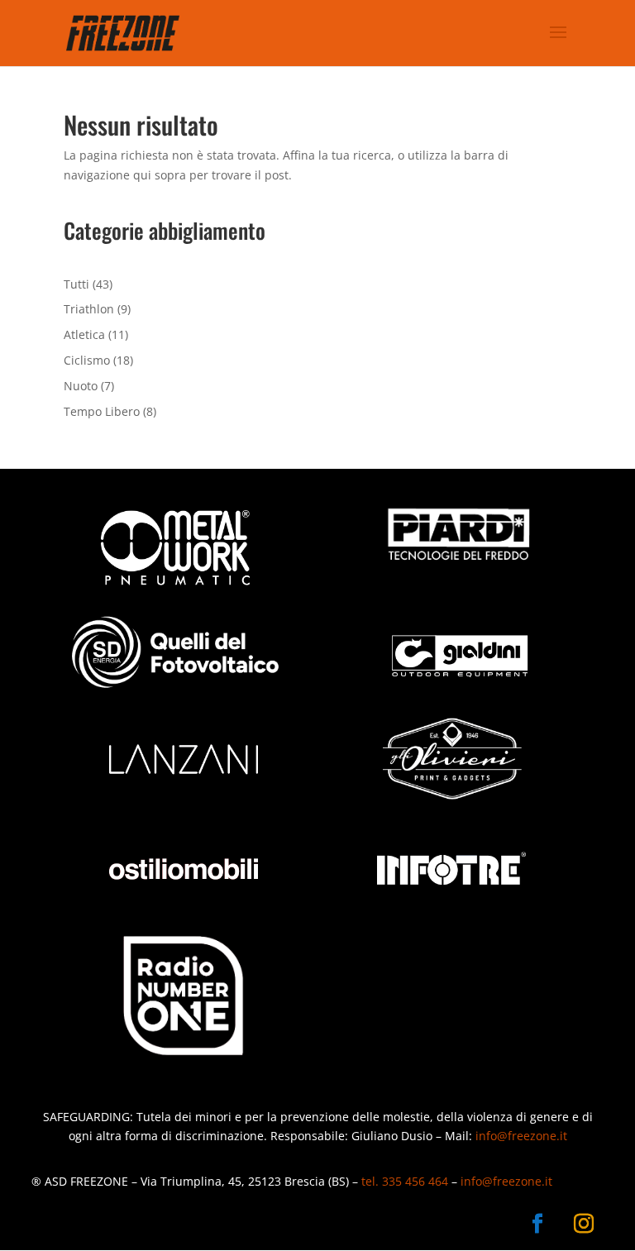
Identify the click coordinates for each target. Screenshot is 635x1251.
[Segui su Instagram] (584, 1224)
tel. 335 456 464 (404, 1181)
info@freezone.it (521, 1136)
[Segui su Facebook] (537, 1224)
